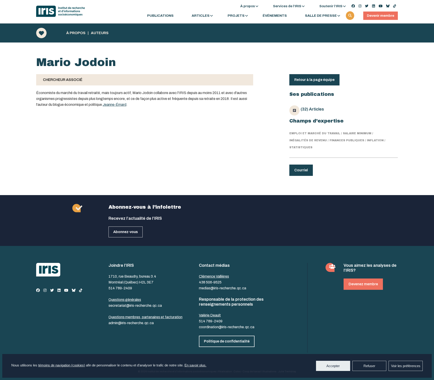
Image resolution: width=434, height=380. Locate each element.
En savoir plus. (195, 365)
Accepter (333, 366)
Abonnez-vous (125, 232)
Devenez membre (363, 284)
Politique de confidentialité (227, 341)
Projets (236, 15)
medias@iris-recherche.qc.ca (222, 288)
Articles (201, 15)
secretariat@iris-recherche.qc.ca (135, 305)
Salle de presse (321, 15)
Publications (160, 15)
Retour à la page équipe (314, 80)
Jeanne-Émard (114, 104)
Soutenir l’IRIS (330, 6)
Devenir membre (380, 15)
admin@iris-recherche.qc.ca (131, 323)
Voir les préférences (405, 366)
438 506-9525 (210, 282)
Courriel (301, 170)
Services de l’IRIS (287, 6)
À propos (247, 6)
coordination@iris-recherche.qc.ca (226, 327)
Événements (275, 15)
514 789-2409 (120, 288)
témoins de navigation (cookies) (61, 365)
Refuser (369, 366)
